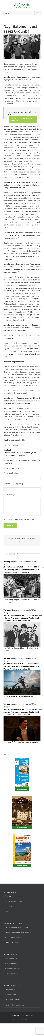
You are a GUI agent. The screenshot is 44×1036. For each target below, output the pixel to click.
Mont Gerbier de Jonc (13, 937)
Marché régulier (11, 958)
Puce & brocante (11, 974)
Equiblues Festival (12, 999)
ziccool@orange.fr (11, 411)
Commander (22, 789)
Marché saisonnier (12, 968)
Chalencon (9, 906)
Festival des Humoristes (14, 1005)
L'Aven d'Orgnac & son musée (16, 927)
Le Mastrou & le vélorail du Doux (18, 932)
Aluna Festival (10, 994)
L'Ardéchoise (10, 989)
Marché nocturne (11, 963)
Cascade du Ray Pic (12, 942)
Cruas (7, 911)
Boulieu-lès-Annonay (13, 901)
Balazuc (8, 896)
